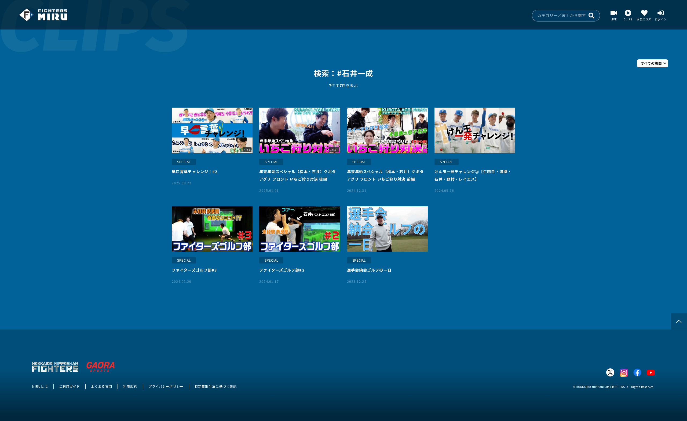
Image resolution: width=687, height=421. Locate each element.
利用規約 (130, 386)
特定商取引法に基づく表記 (216, 386)
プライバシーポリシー (166, 386)
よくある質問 (101, 386)
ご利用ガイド (69, 386)
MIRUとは (40, 386)
